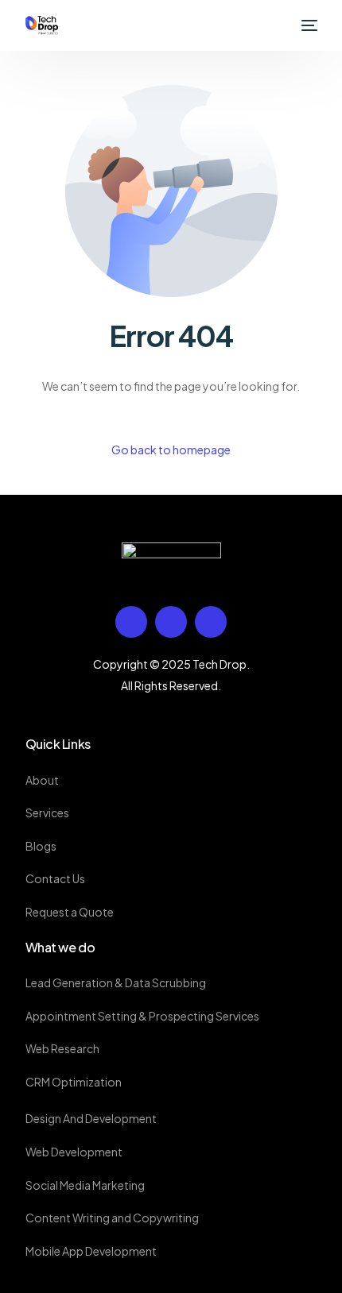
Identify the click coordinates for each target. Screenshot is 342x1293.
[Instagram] (211, 622)
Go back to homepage (171, 449)
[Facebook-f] (131, 622)
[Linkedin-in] (171, 622)
